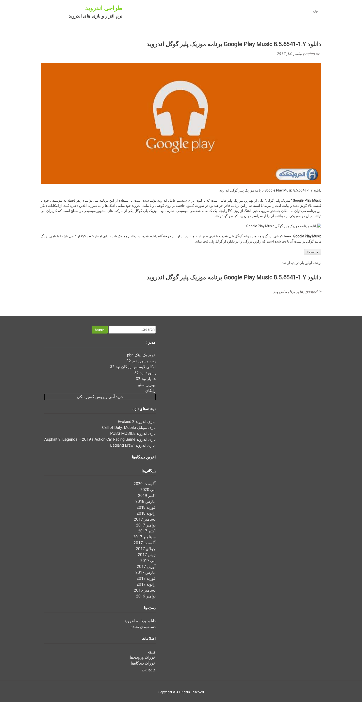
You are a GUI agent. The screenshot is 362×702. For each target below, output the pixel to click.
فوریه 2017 (146, 578)
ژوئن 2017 (147, 554)
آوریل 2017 (146, 566)
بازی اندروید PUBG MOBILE (133, 433)
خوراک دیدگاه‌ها (143, 663)
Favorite (312, 252)
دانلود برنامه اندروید (288, 292)
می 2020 (148, 489)
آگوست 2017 (145, 543)
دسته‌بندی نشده (143, 626)
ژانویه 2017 (146, 584)
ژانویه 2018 (146, 513)
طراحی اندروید (103, 8)
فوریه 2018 (146, 507)
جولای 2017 (146, 548)
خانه (315, 11)
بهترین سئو (147, 384)
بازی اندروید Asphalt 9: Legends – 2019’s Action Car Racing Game (100, 439)
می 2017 (148, 560)
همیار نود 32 (146, 378)
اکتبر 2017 (147, 531)
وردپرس (149, 669)
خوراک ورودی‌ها (143, 657)
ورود (152, 651)
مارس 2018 (145, 501)
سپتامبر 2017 (144, 537)
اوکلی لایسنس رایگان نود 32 (133, 367)
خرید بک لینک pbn (141, 355)
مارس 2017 (145, 572)
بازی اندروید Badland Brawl (133, 445)
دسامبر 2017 (145, 519)
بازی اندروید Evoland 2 (137, 421)
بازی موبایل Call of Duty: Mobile (129, 427)
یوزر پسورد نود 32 (141, 361)
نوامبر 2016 (146, 596)
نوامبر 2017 (146, 525)
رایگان (150, 390)
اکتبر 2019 (147, 495)
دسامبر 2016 (145, 590)
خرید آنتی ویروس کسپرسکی (100, 396)
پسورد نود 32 (145, 372)
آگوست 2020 (145, 483)
